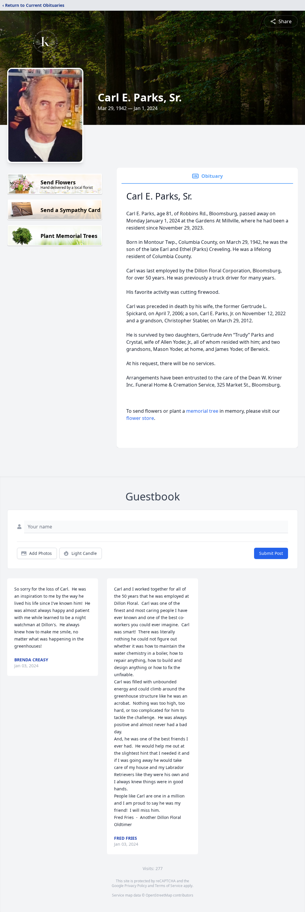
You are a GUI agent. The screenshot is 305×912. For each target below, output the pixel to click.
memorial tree (202, 411)
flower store (140, 418)
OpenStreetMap (159, 895)
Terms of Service (169, 885)
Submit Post (271, 553)
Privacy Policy (136, 885)
